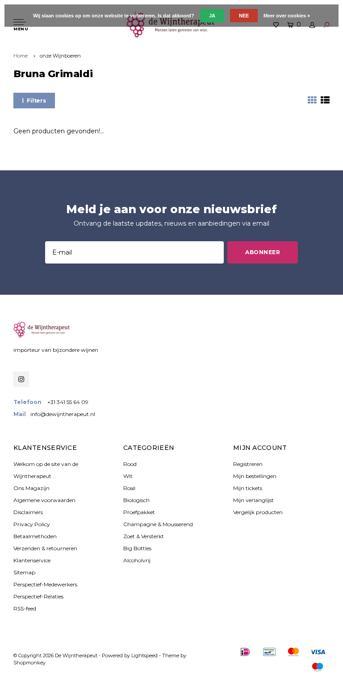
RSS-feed (24, 608)
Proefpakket (139, 512)
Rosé (129, 488)
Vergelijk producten (258, 512)
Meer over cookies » (287, 15)
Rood (130, 464)
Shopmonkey (29, 662)
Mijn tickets (247, 488)
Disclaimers (28, 512)
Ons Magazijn (31, 488)
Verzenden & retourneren (45, 548)
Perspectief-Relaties (38, 596)
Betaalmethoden (35, 536)
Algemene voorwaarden (44, 500)
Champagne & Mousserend (158, 524)
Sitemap (24, 572)
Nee (244, 15)
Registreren (248, 464)
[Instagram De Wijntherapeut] (21, 379)
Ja (212, 15)
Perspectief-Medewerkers (45, 584)
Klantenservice (31, 560)
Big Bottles (137, 548)
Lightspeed (144, 655)
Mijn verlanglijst (253, 500)
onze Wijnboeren (60, 56)
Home (20, 56)
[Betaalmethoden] (245, 651)
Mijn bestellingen (254, 476)
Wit (128, 476)
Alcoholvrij (137, 560)
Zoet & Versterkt (143, 536)
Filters (36, 100)
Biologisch (136, 500)
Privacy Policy (31, 524)
